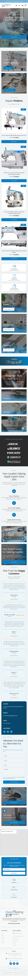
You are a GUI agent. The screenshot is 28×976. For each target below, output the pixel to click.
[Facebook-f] (4, 731)
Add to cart (14, 141)
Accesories (7, 345)
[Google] (11, 731)
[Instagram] (8, 731)
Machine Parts (8, 325)
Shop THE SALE (9, 90)
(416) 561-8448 (6, 723)
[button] (19, 5)
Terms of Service (10, 778)
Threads (6, 304)
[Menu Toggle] (16, 5)
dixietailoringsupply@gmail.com (10, 715)
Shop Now (8, 68)
